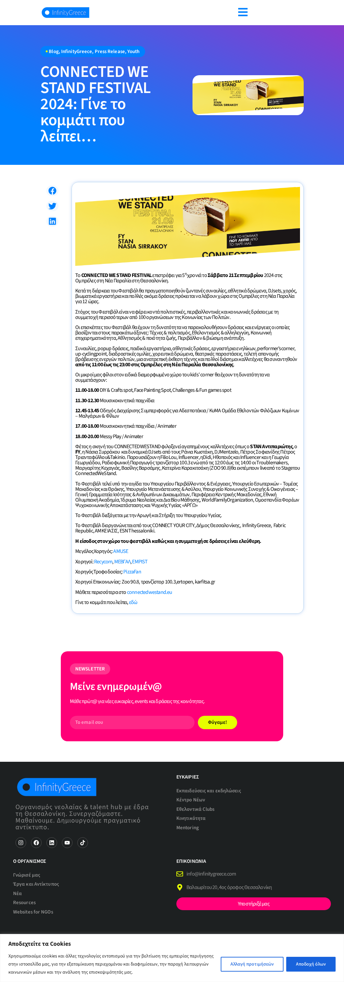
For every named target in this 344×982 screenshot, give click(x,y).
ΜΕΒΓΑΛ (122, 561)
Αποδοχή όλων (311, 964)
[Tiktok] (82, 842)
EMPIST (139, 561)
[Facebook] (36, 842)
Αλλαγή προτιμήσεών (252, 964)
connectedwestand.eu (149, 592)
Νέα (17, 893)
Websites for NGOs (33, 912)
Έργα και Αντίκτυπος (36, 884)
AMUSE (120, 551)
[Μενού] (243, 12)
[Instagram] (20, 842)
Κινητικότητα (191, 818)
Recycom (103, 561)
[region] (172, 958)
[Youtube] (67, 842)
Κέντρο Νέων (190, 799)
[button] (52, 190)
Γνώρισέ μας (26, 875)
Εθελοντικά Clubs (195, 809)
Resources (24, 902)
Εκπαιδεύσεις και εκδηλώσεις (208, 790)
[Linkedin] (51, 842)
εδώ (133, 602)
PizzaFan (132, 571)
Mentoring (187, 827)
